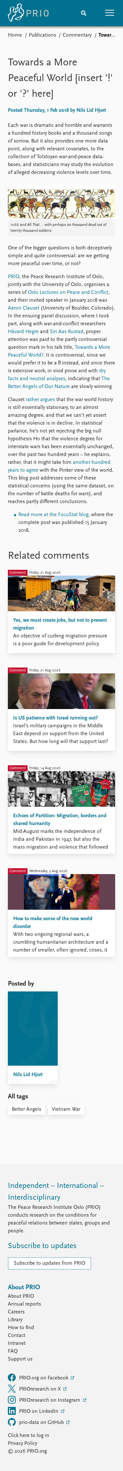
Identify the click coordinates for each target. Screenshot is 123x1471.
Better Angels (26, 1109)
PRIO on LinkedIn (39, 1411)
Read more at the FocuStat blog (53, 514)
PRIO (13, 276)
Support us (20, 1359)
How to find (21, 1327)
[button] (110, 13)
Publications (42, 35)
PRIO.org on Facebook (44, 1378)
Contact (16, 1335)
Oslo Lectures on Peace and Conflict (68, 292)
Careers (16, 1312)
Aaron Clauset (23, 308)
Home (15, 35)
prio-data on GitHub (42, 1422)
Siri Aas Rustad (66, 331)
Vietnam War (66, 1109)
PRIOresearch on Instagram (50, 1400)
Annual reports (24, 1304)
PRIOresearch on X (40, 1389)
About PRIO (21, 1296)
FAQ (13, 1351)
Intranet (17, 1343)
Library (15, 1320)
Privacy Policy (22, 1443)
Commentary (77, 35)
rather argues (40, 399)
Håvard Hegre (23, 331)
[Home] (28, 13)
